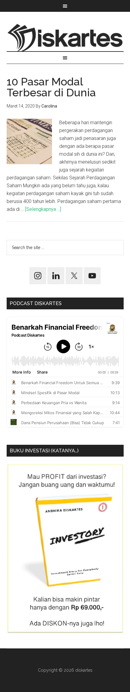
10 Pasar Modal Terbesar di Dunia (51, 87)
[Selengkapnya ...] (43, 209)
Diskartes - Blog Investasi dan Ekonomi (65, 37)
